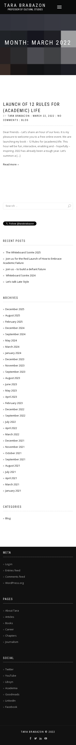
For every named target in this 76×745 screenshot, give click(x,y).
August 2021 (12, 465)
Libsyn (9, 682)
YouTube (10, 675)
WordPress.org (14, 583)
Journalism (11, 642)
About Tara (12, 610)
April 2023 (11, 397)
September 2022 (15, 415)
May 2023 (11, 390)
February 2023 (14, 403)
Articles (9, 617)
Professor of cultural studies (25, 9)
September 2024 (15, 334)
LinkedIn (10, 700)
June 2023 (11, 384)
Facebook (11, 707)
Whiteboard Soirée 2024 (20, 275)
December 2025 (14, 309)
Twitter (9, 669)
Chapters (11, 635)
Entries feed (12, 570)
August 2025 (12, 315)
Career (9, 629)
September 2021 (15, 459)
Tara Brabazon (25, 5)
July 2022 (10, 422)
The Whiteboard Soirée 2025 (23, 252)
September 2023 (15, 372)
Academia (11, 688)
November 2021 (15, 447)
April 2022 (11, 428)
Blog (25, 120)
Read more (10, 164)
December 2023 (14, 359)
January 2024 (13, 353)
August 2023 (12, 378)
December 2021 (14, 440)
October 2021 (13, 453)
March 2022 (12, 434)
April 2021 (11, 478)
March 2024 (12, 346)
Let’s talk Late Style (17, 281)
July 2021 (10, 472)
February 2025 (14, 321)
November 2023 (15, 365)
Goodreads (12, 694)
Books (9, 623)
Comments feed (15, 576)
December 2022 (14, 409)
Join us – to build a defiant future (26, 269)
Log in (8, 564)
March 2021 (12, 484)
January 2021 (13, 490)
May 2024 (11, 340)
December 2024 (14, 328)
